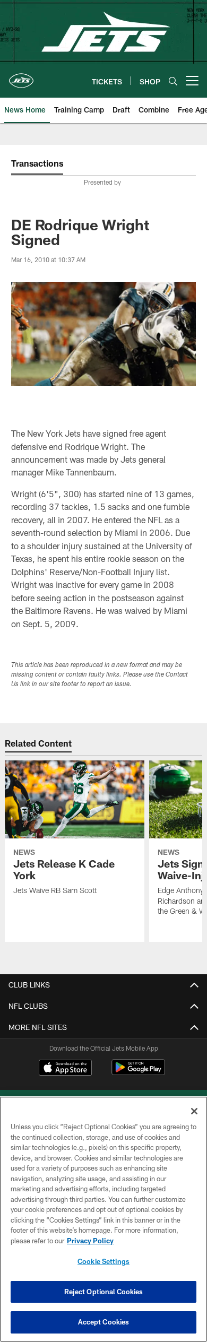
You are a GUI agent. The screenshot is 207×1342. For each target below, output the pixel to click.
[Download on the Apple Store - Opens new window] (65, 1069)
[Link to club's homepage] (21, 76)
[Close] (194, 1111)
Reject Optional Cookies (103, 1291)
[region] (103, 1219)
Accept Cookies (104, 1322)
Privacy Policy (90, 1240)
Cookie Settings (103, 1261)
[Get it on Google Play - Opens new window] (138, 1073)
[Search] (173, 81)
